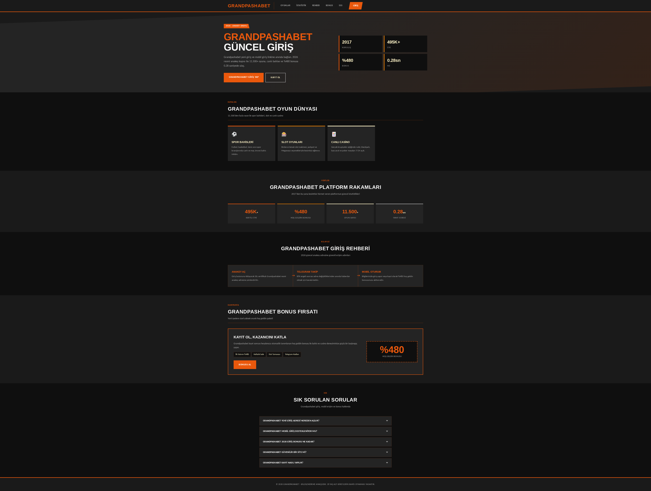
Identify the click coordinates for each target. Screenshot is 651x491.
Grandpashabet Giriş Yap (244, 77)
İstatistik (301, 5)
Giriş (355, 6)
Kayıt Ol (275, 77)
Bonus (329, 5)
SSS (340, 5)
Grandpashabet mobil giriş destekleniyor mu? (290, 431)
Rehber (316, 5)
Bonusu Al (245, 364)
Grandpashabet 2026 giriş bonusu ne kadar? (288, 442)
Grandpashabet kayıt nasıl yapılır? (283, 463)
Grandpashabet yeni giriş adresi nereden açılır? (291, 421)
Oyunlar (285, 5)
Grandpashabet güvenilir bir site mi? (284, 452)
